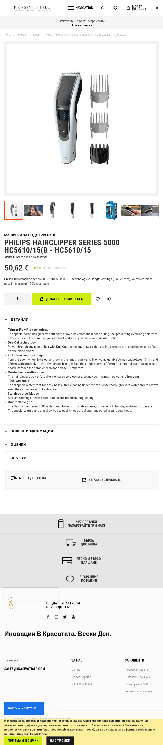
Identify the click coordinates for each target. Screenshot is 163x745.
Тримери (22, 34)
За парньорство (81, 677)
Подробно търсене (136, 669)
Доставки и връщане (138, 677)
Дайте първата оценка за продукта (26, 257)
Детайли (19, 320)
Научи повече (39, 734)
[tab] (81, 319)
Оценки (18, 445)
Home (7, 34)
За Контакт (12, 660)
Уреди (36, 34)
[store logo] (32, 8)
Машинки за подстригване (30, 235)
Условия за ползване (138, 691)
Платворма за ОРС (136, 684)
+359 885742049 (82, 684)
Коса (49, 34)
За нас (76, 669)
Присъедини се (81, 25)
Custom (19, 458)
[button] (33, 210)
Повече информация (32, 431)
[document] (81, 732)
